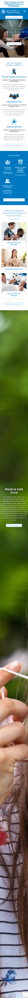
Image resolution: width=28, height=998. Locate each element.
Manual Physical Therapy (14, 243)
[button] (24, 11)
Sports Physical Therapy (14, 294)
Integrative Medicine (14, 269)
